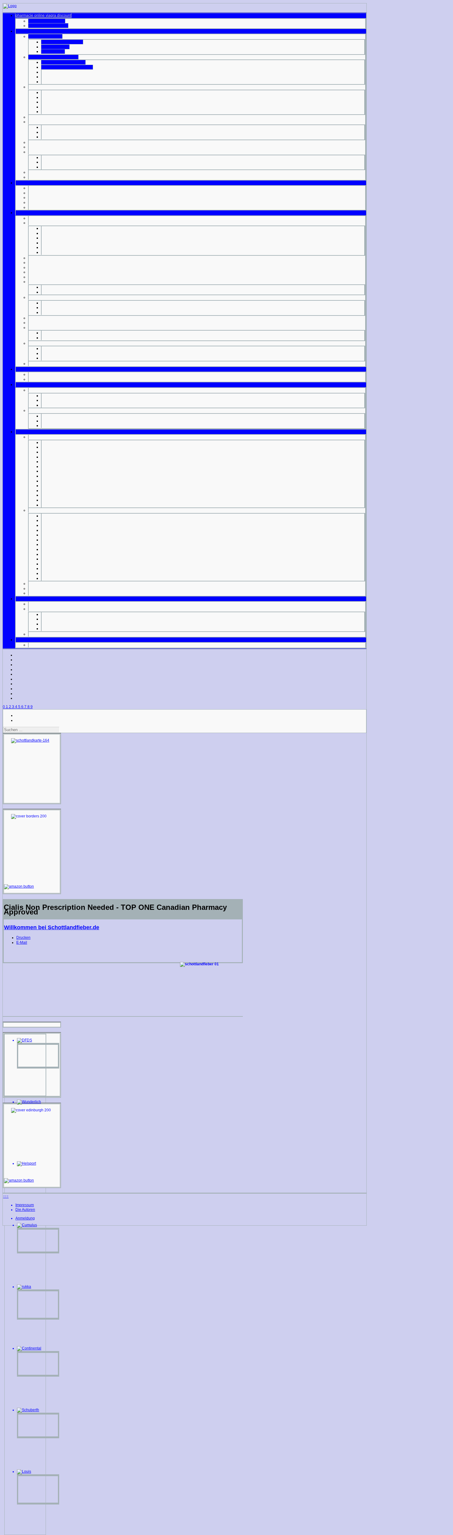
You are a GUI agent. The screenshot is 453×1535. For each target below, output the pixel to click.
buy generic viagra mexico (63, 62)
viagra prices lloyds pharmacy (53, 57)
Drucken (23, 937)
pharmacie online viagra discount (43, 15)
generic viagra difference (62, 42)
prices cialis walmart (45, 36)
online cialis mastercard (48, 25)
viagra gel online (55, 47)
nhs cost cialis (53, 51)
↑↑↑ (6, 1196)
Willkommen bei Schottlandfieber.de (51, 927)
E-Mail (21, 942)
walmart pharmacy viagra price (67, 67)
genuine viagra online (46, 21)
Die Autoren (25, 1209)
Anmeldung (25, 1218)
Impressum (24, 1205)
